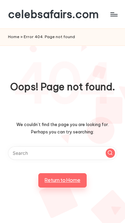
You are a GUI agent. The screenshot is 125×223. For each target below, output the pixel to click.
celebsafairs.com (53, 14)
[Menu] (113, 14)
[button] (110, 153)
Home (13, 36)
